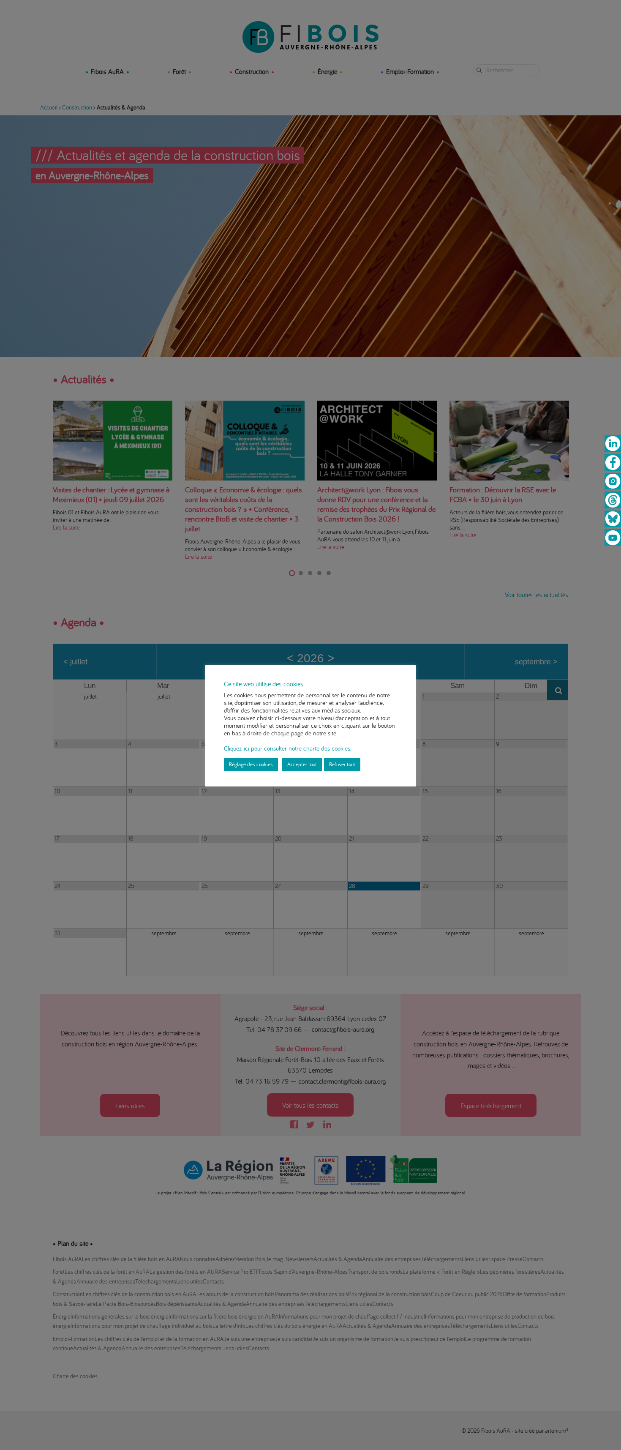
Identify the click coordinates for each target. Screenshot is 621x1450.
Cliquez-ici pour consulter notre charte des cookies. (287, 748)
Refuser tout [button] (342, 764)
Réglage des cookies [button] (251, 764)
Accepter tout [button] (302, 764)
